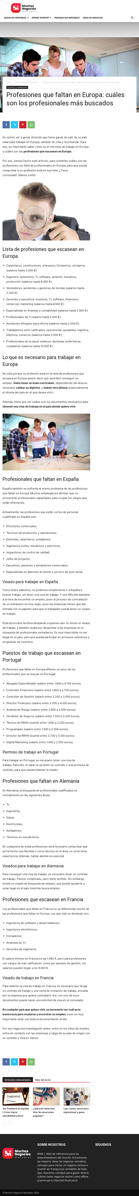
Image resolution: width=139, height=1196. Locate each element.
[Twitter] (14, 124)
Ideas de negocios (93, 17)
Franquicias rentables (67, 17)
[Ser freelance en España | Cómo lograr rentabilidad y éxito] (16, 1096)
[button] (132, 18)
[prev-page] (5, 1123)
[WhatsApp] (31, 124)
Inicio (9, 82)
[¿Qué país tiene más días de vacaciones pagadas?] (46, 1096)
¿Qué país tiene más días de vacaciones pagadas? (44, 1112)
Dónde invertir (40, 17)
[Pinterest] (22, 124)
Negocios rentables (15, 17)
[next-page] (10, 1123)
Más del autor (43, 1079)
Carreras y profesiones (26, 82)
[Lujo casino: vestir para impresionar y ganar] (77, 1096)
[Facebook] (6, 124)
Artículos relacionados (18, 1079)
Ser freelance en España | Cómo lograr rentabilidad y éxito (16, 1112)
